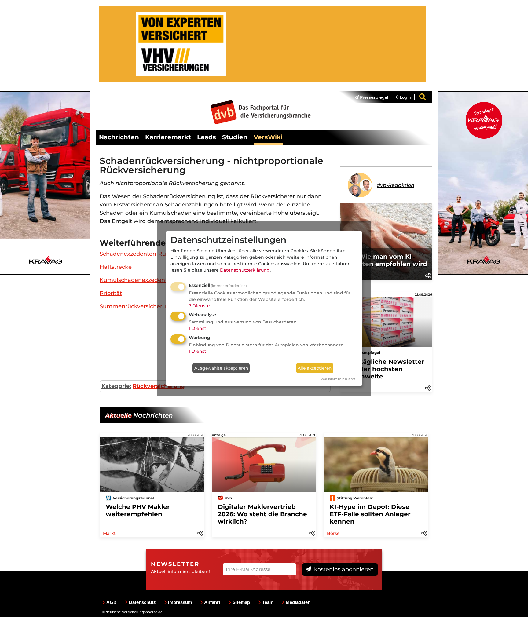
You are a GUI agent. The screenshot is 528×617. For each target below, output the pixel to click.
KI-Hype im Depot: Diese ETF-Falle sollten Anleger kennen (370, 514)
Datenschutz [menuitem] (142, 602)
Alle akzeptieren (315, 368)
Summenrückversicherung (136, 306)
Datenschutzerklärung (245, 270)
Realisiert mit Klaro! (338, 379)
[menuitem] (368, 97)
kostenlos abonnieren (343, 569)
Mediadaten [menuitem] (298, 602)
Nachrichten (119, 137)
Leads (206, 137)
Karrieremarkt (168, 137)
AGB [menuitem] (111, 602)
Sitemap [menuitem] (241, 602)
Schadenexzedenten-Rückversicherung (154, 253)
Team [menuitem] (267, 602)
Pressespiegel (373, 97)
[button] (428, 275)
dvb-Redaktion (395, 185)
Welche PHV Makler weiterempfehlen (138, 510)
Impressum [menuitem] (180, 602)
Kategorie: (116, 386)
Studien (235, 137)
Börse (333, 533)
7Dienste (199, 305)
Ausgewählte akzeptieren (221, 368)
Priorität (111, 293)
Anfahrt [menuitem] (212, 602)
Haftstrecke (116, 267)
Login (404, 97)
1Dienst (197, 328)
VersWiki (268, 137)
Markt (109, 533)
